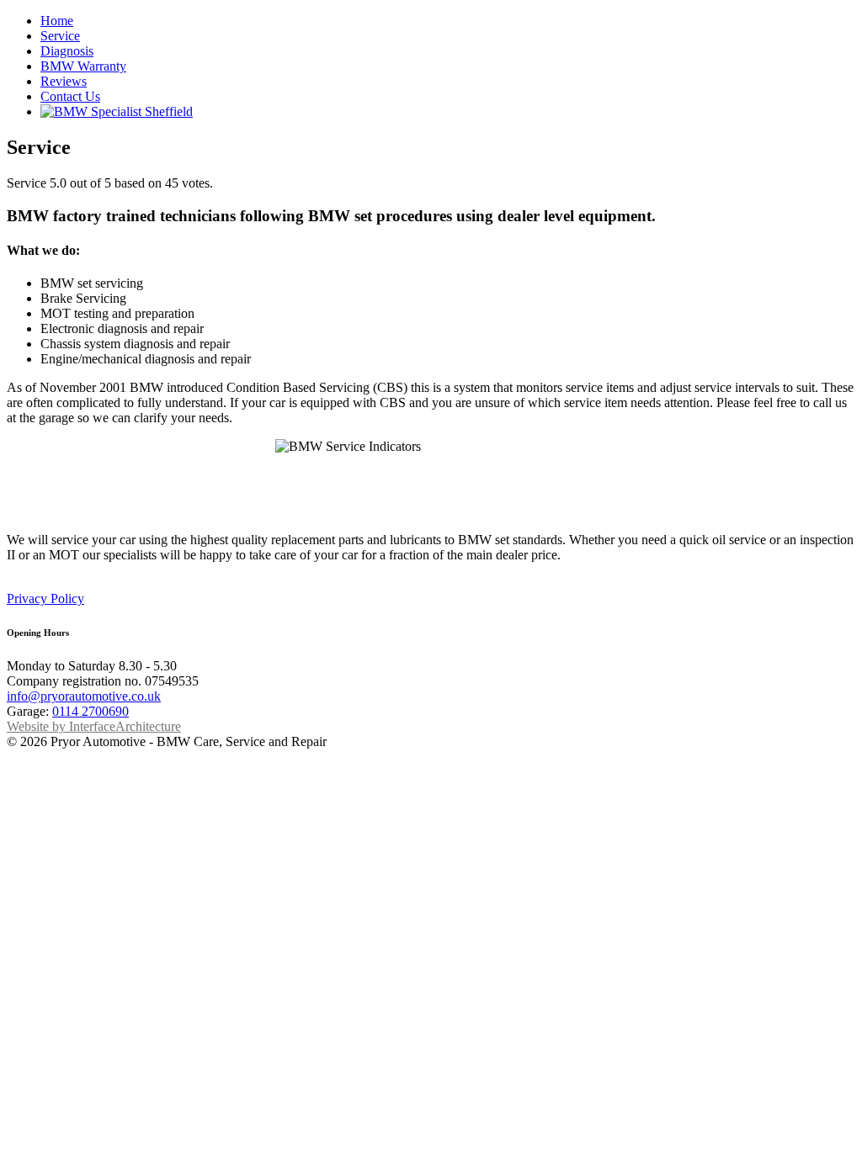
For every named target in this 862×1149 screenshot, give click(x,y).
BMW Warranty (83, 66)
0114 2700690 (90, 711)
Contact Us (70, 96)
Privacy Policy (45, 598)
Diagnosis (66, 51)
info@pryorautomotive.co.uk (84, 696)
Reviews (63, 81)
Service (60, 36)
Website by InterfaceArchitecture (94, 726)
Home (56, 20)
